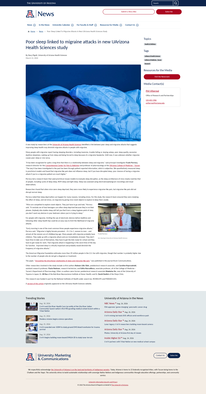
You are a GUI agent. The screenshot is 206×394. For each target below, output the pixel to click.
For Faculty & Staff (85, 25)
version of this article (35, 284)
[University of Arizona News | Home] (50, 14)
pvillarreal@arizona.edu (155, 103)
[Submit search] (175, 3)
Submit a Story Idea (128, 12)
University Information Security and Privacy (103, 382)
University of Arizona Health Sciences (66, 145)
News (29, 25)
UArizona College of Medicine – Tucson (124, 166)
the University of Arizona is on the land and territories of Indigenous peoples (80, 370)
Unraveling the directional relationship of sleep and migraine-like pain (62, 261)
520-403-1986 (151, 100)
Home (33, 32)
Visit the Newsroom (162, 77)
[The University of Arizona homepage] (41, 3)
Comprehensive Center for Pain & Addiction (62, 166)
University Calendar (61, 25)
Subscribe (169, 12)
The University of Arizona (119, 385)
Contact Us (130, 25)
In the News (44, 25)
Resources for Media (109, 25)
